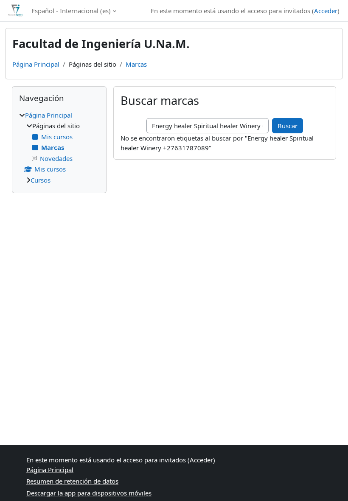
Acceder (325, 10)
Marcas (136, 64)
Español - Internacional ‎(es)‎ (71, 10)
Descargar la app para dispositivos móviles (89, 493)
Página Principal (35, 64)
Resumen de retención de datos (72, 481)
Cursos (41, 180)
